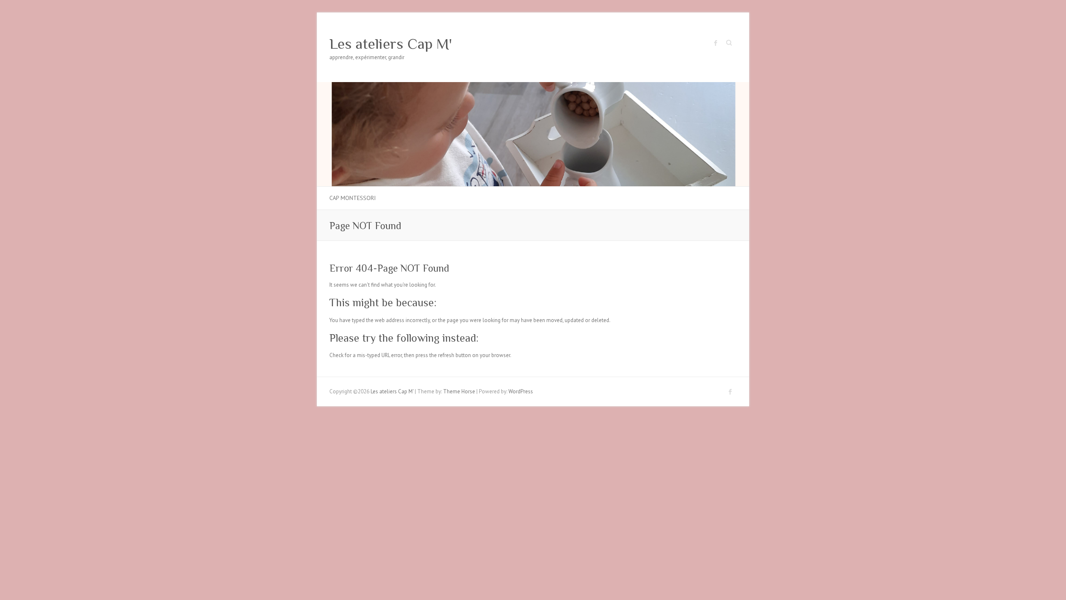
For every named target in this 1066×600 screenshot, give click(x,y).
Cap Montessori (352, 198)
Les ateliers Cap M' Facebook (716, 43)
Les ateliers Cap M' (390, 43)
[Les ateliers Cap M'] (533, 86)
